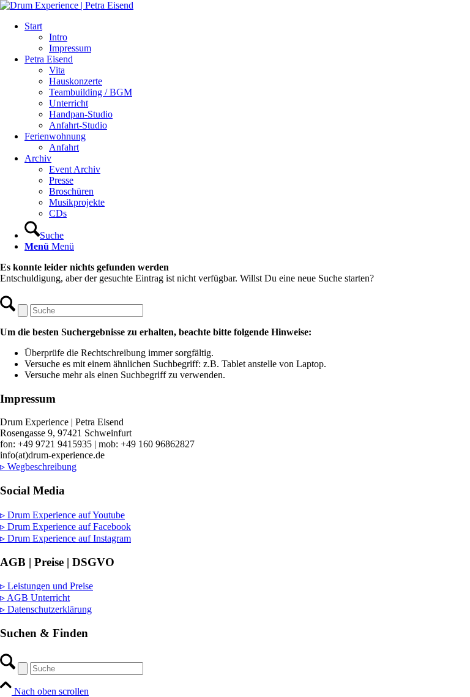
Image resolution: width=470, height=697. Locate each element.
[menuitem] (247, 37)
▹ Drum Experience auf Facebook (65, 526)
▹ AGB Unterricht (35, 597)
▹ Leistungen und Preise (46, 586)
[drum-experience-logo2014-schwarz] (66, 5)
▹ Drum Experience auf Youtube (62, 515)
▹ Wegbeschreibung (38, 466)
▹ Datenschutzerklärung (46, 609)
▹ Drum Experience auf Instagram (65, 538)
